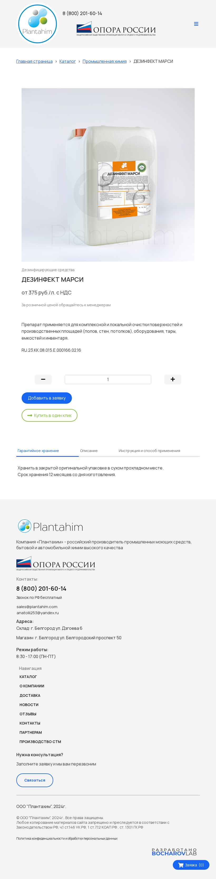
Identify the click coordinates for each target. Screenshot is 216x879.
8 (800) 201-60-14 (82, 13)
